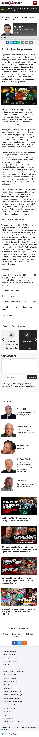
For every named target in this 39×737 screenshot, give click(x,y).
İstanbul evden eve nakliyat (13, 695)
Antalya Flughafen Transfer (13, 722)
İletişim (20, 634)
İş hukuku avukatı (9, 705)
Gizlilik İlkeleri (29, 634)
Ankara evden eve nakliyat (13, 691)
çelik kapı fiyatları (10, 678)
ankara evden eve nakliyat (12, 668)
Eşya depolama (9, 715)
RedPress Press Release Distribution (15, 727)
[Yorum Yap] (31, 42)
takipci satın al (9, 712)
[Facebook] (7, 42)
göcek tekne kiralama (11, 651)
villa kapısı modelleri (11, 675)
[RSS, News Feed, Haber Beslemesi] (24, 643)
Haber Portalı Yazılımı (11, 734)
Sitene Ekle (19, 636)
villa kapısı (7, 685)
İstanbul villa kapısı (10, 681)
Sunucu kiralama (9, 708)
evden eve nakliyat (10, 718)
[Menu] (35, 3)
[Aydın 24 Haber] (12, 3)
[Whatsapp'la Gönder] (18, 42)
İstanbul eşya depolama (12, 698)
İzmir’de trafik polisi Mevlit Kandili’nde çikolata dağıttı (21, 10)
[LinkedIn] (15, 42)
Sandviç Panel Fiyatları (11, 658)
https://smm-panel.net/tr (12, 654)
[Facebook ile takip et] (14, 643)
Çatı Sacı (7, 665)
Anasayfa (6, 634)
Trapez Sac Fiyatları (10, 661)
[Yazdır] (26, 42)
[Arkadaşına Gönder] (22, 42)
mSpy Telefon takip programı (14, 671)
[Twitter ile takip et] (19, 643)
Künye (14, 634)
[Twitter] (11, 42)
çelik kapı (7, 688)
